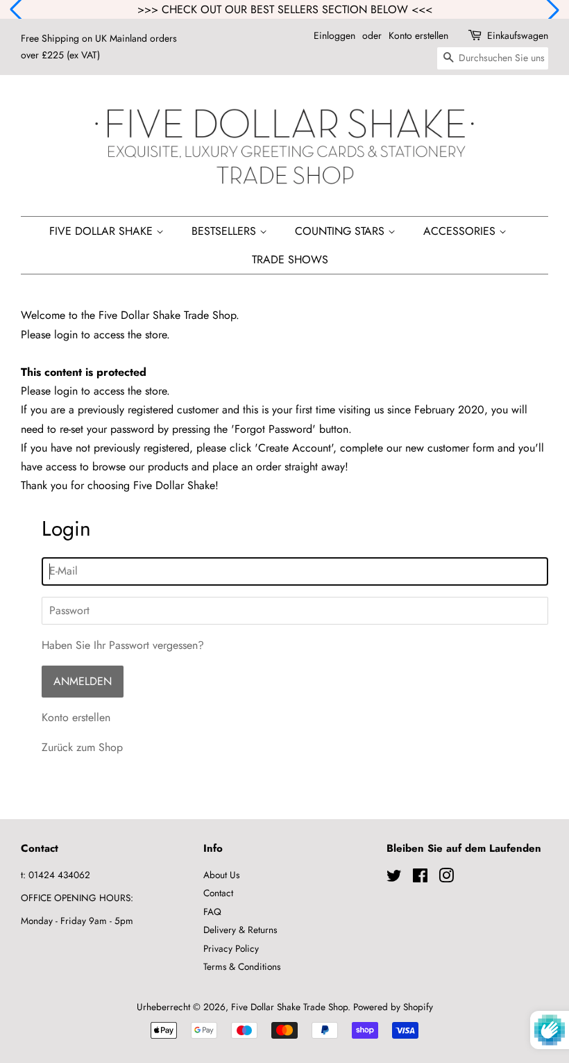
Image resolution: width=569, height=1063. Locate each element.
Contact (218, 893)
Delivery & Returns (240, 930)
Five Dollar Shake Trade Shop (289, 1007)
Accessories (461, 231)
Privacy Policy (231, 948)
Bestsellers (226, 231)
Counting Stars (341, 231)
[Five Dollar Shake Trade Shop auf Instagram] (446, 878)
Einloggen (334, 35)
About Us (221, 875)
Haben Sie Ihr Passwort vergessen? (123, 645)
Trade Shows (290, 259)
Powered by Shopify (393, 1007)
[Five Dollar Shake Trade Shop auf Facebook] (420, 878)
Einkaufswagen (517, 35)
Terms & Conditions (241, 966)
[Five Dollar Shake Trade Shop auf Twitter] (394, 878)
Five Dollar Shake (102, 231)
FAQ (212, 911)
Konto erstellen (418, 35)
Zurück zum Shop (82, 747)
